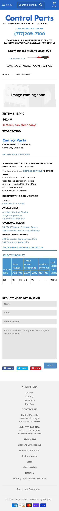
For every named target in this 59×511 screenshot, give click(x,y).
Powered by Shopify (40, 499)
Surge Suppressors (12, 215)
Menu (9, 4)
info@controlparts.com (29, 433)
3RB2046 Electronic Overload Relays (21, 230)
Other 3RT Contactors (13, 203)
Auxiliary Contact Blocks (15, 212)
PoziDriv (29, 404)
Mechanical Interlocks (13, 218)
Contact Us (29, 400)
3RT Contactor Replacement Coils (19, 239)
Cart (54, 6)
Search (29, 392)
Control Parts (20, 499)
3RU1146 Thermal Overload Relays (20, 227)
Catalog (29, 396)
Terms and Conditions (28, 489)
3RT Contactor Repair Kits (15, 242)
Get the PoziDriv (18, 58)
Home (5, 74)
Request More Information (16, 154)
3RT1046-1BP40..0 (32, 171)
